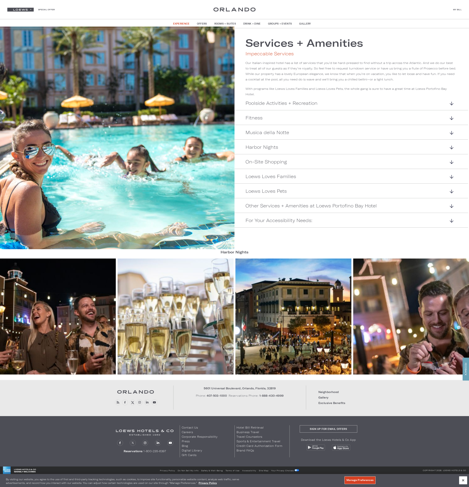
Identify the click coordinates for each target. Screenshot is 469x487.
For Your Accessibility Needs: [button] (278, 220)
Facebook (125, 402)
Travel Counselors (249, 436)
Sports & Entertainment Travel (258, 441)
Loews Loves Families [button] (270, 176)
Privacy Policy (167, 470)
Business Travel (248, 432)
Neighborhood (328, 392)
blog (118, 402)
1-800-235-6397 (154, 451)
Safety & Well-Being (212, 470)
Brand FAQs (245, 450)
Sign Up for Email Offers (328, 429)
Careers (187, 432)
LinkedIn (158, 443)
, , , (240, 388)
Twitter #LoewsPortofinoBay (132, 402)
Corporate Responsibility (199, 436)
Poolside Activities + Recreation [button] (281, 103)
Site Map (263, 470)
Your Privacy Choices (282, 470)
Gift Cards (189, 455)
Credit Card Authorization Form (259, 445)
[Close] (463, 480)
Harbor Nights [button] (261, 147)
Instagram (145, 443)
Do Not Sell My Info (188, 470)
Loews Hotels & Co (454, 470)
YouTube (154, 402)
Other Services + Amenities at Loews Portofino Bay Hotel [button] (311, 205)
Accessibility (249, 470)
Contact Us (190, 427)
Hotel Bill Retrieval (250, 427)
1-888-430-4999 (271, 395)
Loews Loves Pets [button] (266, 191)
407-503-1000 (217, 395)
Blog (185, 445)
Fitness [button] (254, 117)
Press (186, 441)
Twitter (133, 443)
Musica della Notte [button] (267, 132)
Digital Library (192, 450)
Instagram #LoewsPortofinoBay (140, 402)
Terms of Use (232, 470)
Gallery (323, 397)
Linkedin (147, 402)
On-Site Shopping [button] (266, 161)
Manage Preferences (360, 480)
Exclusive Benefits (331, 403)
